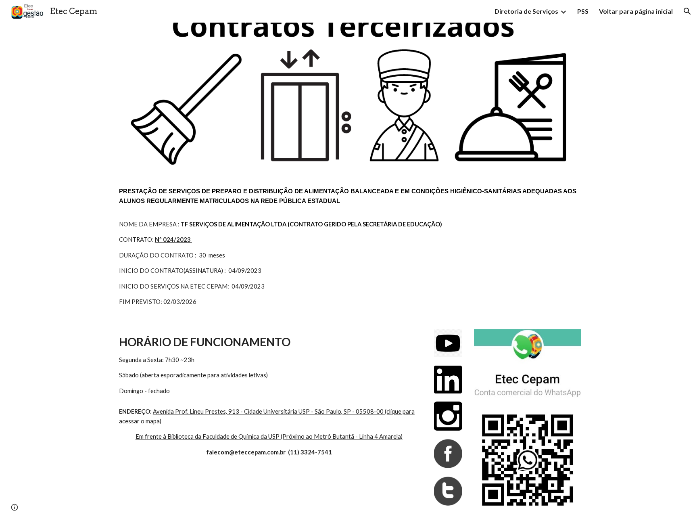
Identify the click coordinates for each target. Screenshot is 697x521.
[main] (348, 246)
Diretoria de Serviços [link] (526, 11)
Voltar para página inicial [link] (636, 11)
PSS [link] (582, 11)
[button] (687, 11)
